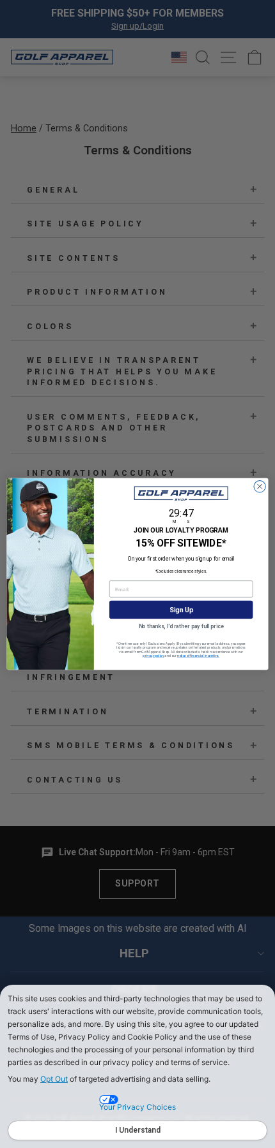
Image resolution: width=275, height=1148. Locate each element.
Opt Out (54, 1079)
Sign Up (181, 610)
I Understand (138, 1130)
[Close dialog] (259, 486)
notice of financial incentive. (198, 656)
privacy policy (153, 656)
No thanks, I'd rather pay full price (181, 626)
